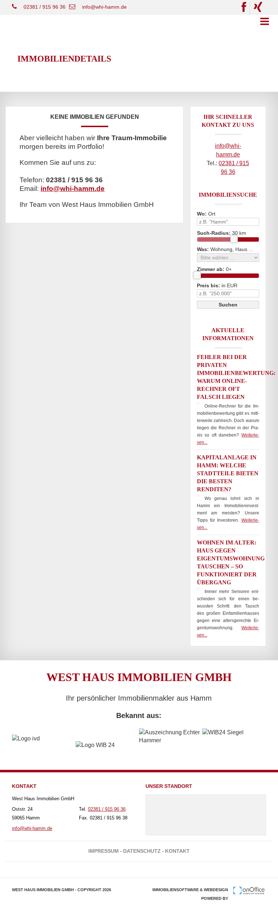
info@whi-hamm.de (104, 7)
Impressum (103, 851)
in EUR (217, 285)
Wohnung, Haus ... (225, 249)
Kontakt (177, 851)
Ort (206, 214)
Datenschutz (142, 851)
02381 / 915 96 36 (45, 7)
